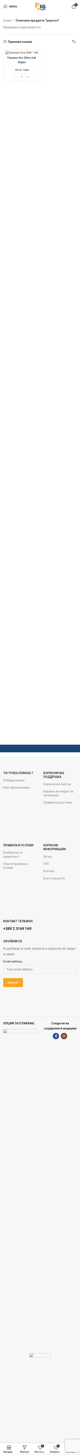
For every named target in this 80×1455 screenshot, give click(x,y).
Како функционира (16, 787)
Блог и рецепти (54, 878)
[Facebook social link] (56, 1036)
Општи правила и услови (15, 865)
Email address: (13, 961)
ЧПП (46, 864)
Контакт (49, 871)
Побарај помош (14, 780)
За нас (47, 856)
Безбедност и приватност (12, 854)
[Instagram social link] (64, 1036)
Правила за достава (57, 802)
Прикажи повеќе (20, 41)
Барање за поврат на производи (58, 793)
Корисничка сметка (57, 784)
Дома (7, 20)
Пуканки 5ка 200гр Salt (21, 57)
